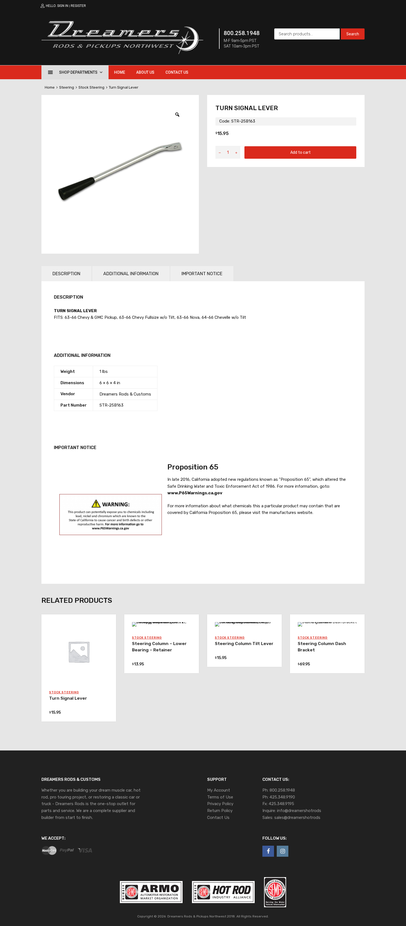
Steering (66, 87)
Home (119, 72)
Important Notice (201, 273)
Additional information (131, 273)
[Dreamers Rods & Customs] (122, 52)
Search (352, 34)
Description (66, 273)
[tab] (66, 273)
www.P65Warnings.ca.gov (194, 492)
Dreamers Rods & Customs (125, 394)
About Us (145, 72)
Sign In (62, 6)
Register (78, 6)
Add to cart (300, 152)
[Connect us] (268, 851)
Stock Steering (91, 87)
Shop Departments (78, 72)
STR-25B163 (111, 405)
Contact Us (176, 72)
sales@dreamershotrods (297, 817)
